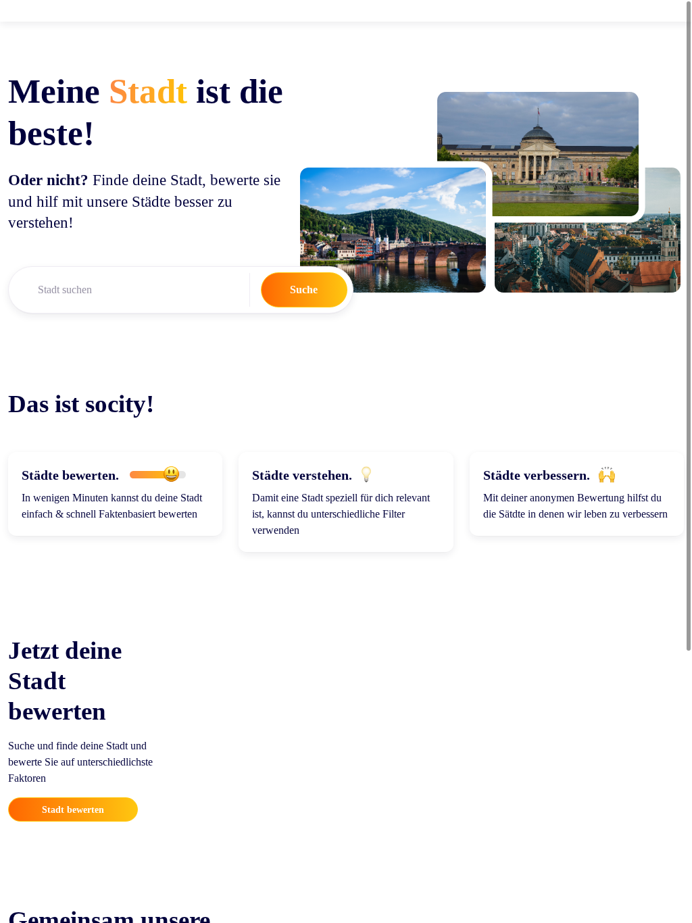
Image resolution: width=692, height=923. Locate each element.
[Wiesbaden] (538, 154)
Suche (304, 289)
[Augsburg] (588, 230)
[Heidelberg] (393, 230)
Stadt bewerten (73, 810)
